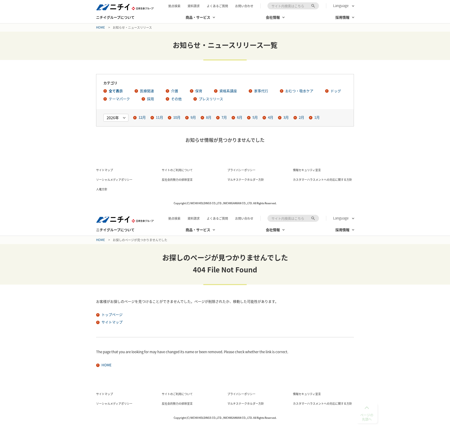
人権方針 (101, 189)
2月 (301, 117)
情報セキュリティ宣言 (307, 170)
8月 (208, 117)
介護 (174, 90)
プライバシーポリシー (241, 170)
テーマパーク (119, 98)
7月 (224, 117)
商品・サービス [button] (198, 17)
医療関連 (147, 90)
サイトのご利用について (177, 170)
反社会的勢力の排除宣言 (177, 180)
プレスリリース (211, 98)
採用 (150, 98)
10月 (176, 117)
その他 (176, 98)
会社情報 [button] (273, 17)
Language (341, 6)
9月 (193, 117)
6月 (239, 117)
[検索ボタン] (313, 6)
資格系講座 (228, 90)
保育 (198, 90)
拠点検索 (174, 6)
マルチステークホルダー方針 (245, 180)
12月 (142, 117)
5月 (255, 117)
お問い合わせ (244, 6)
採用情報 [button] (342, 17)
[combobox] (293, 5)
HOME (106, 365)
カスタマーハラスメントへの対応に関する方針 (322, 180)
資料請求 (194, 6)
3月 (286, 117)
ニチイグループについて (115, 17)
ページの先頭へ (366, 416)
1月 (317, 117)
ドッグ (335, 90)
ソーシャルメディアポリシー (114, 180)
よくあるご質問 (217, 6)
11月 (159, 117)
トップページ (112, 314)
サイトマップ (104, 170)
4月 (270, 117)
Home (100, 27)
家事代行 (261, 90)
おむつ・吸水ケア (299, 90)
